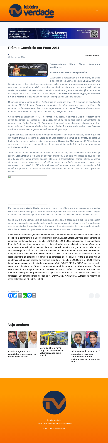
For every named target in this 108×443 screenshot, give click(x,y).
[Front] (31, 10)
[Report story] (97, 295)
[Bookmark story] (91, 295)
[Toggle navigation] (97, 10)
